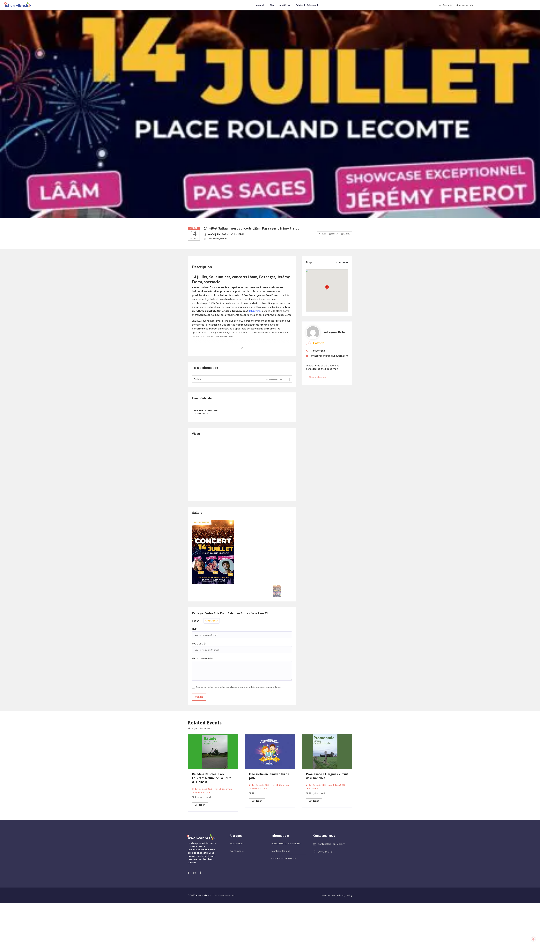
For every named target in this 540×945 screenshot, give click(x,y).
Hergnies (314, 793)
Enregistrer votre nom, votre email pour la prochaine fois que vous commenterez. (238, 687)
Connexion (447, 5)
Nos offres (284, 5)
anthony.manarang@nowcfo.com (329, 355)
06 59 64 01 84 (326, 851)
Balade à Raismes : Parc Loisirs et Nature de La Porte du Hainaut (211, 778)
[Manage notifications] (533, 939)
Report (334, 234)
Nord (208, 797)
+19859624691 (318, 351)
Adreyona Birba (335, 332)
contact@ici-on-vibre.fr (331, 844)
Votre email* (199, 643)
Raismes (200, 797)
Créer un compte (464, 5)
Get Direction (343, 263)
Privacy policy (344, 895)
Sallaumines (255, 311)
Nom (194, 628)
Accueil (260, 5)
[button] (327, 287)
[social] (188, 872)
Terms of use (327, 895)
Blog (272, 5)
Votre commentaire (202, 658)
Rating (195, 620)
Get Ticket (200, 805)
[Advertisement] (270, 924)
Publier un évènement (307, 5)
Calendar (347, 234)
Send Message (318, 377)
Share (323, 234)
